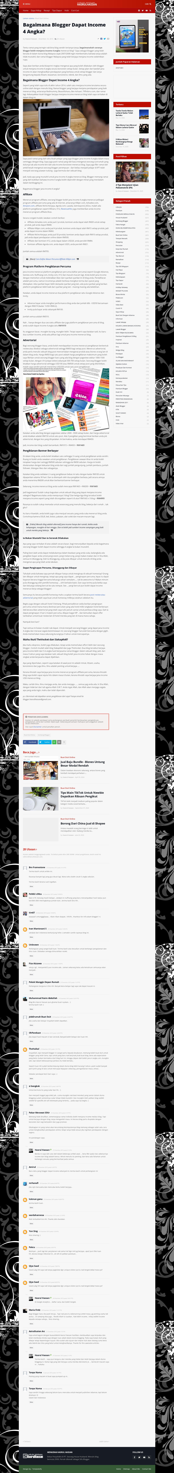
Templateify (37, 1469)
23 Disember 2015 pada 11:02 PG (50, 945)
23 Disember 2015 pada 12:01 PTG (68, 998)
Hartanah (132, 284)
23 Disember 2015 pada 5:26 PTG (47, 1167)
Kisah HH (132, 392)
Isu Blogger (132, 357)
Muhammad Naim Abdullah (43, 998)
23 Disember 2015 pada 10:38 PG (52, 894)
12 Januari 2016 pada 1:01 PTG (52, 1373)
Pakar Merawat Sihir (39, 1112)
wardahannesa (36, 1215)
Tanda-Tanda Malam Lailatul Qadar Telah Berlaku (124, 113)
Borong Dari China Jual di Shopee (83, 823)
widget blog (132, 350)
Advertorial (132, 252)
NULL (132, 374)
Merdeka (132, 381)
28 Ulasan (61, 39)
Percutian (132, 245)
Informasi (132, 319)
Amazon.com (29, 205)
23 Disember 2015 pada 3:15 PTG (61, 1113)
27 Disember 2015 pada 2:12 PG (62, 1355)
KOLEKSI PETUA (132, 371)
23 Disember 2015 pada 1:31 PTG (50, 1049)
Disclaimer (37, 727)
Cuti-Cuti (75, 10)
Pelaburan (132, 298)
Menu (27, 4)
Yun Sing (33, 1231)
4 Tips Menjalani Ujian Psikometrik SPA (127, 186)
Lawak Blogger (132, 329)
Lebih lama (103, 1441)
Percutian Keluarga (132, 395)
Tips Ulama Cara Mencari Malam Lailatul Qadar (126, 126)
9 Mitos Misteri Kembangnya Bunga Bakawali (124, 141)
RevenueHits (66, 209)
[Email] (108, 39)
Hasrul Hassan (42, 1149)
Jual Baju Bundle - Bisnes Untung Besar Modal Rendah (83, 763)
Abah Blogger (132, 406)
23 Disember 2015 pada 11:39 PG (53, 964)
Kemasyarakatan (132, 378)
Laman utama (28, 18)
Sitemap (126, 1469)
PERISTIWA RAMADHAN (132, 399)
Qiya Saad (34, 1265)
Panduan (132, 210)
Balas (31, 886)
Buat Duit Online (42, 18)
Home (25, 10)
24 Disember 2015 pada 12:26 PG (49, 1231)
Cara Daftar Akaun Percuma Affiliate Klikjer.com (55, 259)
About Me (136, 1469)
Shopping (132, 242)
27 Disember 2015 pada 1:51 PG (55, 1331)
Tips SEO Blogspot (132, 266)
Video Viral (132, 423)
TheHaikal (34, 1048)
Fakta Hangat (132, 224)
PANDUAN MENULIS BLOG (132, 214)
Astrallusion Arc (37, 1331)
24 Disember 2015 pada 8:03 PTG (50, 1282)
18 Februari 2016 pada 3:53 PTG (52, 1389)
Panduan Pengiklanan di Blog (132, 336)
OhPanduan (35, 1032)
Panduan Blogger (132, 389)
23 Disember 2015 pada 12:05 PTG (52, 1033)
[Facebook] (101, 39)
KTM (132, 409)
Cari (147, 4)
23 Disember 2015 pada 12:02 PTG (62, 1017)
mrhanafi (33, 1183)
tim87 (32, 912)
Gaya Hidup (36, 10)
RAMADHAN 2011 (132, 402)
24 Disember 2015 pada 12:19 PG (55, 1215)
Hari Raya (132, 270)
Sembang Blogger (44, 735)
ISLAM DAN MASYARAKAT (132, 361)
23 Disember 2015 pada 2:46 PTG (51, 1086)
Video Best (132, 305)
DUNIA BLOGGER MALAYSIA (132, 228)
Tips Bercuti (132, 256)
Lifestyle (132, 207)
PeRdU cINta (35, 894)
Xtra (132, 347)
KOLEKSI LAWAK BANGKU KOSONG (132, 326)
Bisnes (132, 416)
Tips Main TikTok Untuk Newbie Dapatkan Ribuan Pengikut (82, 794)
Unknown (34, 944)
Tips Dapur (57, 10)
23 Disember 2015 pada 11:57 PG (70, 982)
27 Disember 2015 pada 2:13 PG (62, 1150)
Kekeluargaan (132, 231)
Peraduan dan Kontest (132, 368)
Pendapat (132, 354)
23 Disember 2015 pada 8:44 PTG (49, 1183)
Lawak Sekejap (132, 322)
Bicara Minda (132, 294)
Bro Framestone (37, 867)
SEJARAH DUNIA (132, 364)
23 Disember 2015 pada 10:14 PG (56, 867)
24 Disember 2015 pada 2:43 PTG (46, 1247)
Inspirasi (132, 340)
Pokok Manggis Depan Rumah (44, 982)
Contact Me (146, 1469)
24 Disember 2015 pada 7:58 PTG (50, 1266)
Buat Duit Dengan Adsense (132, 315)
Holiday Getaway (132, 287)
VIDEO (132, 301)
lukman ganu (35, 1199)
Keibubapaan (132, 277)
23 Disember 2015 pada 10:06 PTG (54, 1199)
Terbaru (27, 1441)
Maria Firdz (34, 1309)
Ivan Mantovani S (38, 928)
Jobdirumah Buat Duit (40, 1016)
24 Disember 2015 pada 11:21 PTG (51, 1310)
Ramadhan (132, 259)
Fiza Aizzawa (35, 963)
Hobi (67, 10)
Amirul (32, 1167)
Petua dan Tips (132, 385)
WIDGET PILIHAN (132, 291)
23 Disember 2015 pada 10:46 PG (57, 929)
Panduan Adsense (132, 343)
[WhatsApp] (54, 742)
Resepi (47, 10)
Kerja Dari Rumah (132, 249)
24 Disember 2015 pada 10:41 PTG (63, 1298)
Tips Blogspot (132, 273)
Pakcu (32, 1247)
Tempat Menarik (132, 238)
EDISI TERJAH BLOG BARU (132, 333)
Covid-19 (132, 308)
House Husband (132, 218)
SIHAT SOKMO (132, 413)
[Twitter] (105, 39)
